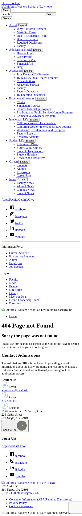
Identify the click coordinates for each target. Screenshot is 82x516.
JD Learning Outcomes (31, 94)
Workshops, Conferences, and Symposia (41, 130)
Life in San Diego (27, 144)
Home (13, 316)
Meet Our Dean (26, 32)
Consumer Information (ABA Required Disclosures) (40, 499)
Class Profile (24, 56)
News (12, 179)
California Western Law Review (36, 123)
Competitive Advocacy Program (36, 115)
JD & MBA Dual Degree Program (37, 77)
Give (31, 199)
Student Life (16, 140)
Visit (12, 446)
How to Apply (25, 53)
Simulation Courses (28, 105)
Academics (16, 70)
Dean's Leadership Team (32, 35)
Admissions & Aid (20, 49)
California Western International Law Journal (44, 126)
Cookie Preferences (21, 506)
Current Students (19, 253)
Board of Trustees (27, 39)
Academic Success (28, 84)
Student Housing (27, 154)
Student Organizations (30, 151)
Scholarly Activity (28, 136)
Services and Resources (31, 157)
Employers (23, 172)
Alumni (21, 168)
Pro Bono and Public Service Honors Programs (45, 112)
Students (22, 165)
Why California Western (31, 28)
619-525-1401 (10, 400)
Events (13, 286)
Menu (6, 10)
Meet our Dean (18, 296)
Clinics (21, 102)
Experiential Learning (22, 98)
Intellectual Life (18, 119)
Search (6, 14)
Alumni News (25, 186)
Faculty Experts (26, 133)
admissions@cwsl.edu (15, 390)
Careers (13, 161)
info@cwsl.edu (30, 493)
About (13, 25)
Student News (25, 193)
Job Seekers (16, 266)
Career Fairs (24, 175)
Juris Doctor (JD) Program (33, 74)
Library (13, 293)
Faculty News (25, 183)
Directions (15, 303)
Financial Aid (25, 63)
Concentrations (26, 81)
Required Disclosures (30, 42)
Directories (15, 289)
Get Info (23, 199)
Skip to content (11, 3)
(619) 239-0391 (11, 493)
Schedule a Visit (26, 60)
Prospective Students (21, 256)
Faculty (21, 46)
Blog (20, 67)
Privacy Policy (18, 502)
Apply (5, 199)
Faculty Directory (27, 91)
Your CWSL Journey (29, 147)
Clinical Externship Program (34, 109)
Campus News (26, 189)
